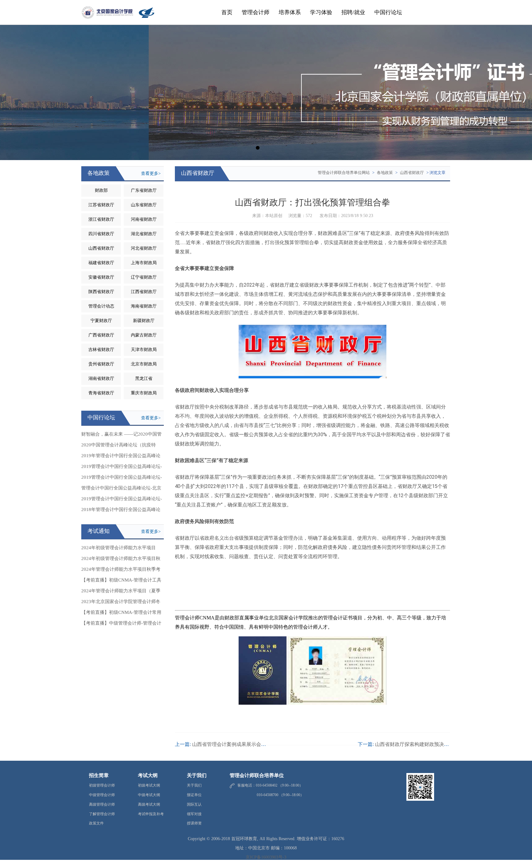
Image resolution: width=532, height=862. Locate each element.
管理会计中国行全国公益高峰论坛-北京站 (121, 489)
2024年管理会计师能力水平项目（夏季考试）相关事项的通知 (120, 592)
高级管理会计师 (102, 804)
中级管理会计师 (102, 795)
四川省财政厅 (101, 234)
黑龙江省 (143, 378)
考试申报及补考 (151, 814)
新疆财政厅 (144, 320)
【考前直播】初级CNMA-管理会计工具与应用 (121, 582)
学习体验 (321, 12)
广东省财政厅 (144, 190)
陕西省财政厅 (101, 291)
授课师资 (194, 823)
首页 (226, 12)
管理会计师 (255, 12)
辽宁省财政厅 (144, 277)
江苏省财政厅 (101, 205)
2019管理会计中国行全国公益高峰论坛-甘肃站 (121, 479)
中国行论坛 (388, 12)
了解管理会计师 (102, 814)
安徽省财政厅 (101, 277)
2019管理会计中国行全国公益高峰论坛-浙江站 (121, 468)
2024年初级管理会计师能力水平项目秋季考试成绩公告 (120, 560)
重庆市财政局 (144, 393)
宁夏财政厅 (101, 320)
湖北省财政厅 (144, 234)
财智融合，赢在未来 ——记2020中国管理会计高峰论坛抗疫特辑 (121, 436)
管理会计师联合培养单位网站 (344, 172)
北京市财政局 (144, 364)
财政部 (101, 190)
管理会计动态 (101, 306)
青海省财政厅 (101, 393)
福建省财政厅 (101, 262)
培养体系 (290, 12)
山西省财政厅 (101, 248)
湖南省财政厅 (101, 378)
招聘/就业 (353, 12)
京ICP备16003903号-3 (266, 857)
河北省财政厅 (144, 248)
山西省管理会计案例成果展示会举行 (231, 744)
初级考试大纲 (149, 785)
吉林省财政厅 (101, 349)
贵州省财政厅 (101, 364)
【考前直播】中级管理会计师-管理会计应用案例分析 (121, 625)
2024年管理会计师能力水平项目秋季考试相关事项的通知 (120, 571)
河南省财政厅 (144, 219)
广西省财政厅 (101, 335)
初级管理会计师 (102, 785)
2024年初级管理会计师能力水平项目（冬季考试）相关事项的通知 (118, 549)
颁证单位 (194, 795)
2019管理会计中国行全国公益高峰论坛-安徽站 (121, 500)
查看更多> (151, 173)
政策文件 (96, 823)
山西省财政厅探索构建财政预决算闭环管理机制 (426, 744)
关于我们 (194, 785)
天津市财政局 (144, 349)
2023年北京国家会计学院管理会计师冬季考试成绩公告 (120, 603)
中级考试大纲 (149, 795)
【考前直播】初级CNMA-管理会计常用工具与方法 (121, 614)
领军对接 (194, 814)
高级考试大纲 (149, 804)
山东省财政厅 (144, 205)
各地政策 (385, 172)
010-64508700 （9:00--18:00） (270, 795)
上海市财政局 (144, 262)
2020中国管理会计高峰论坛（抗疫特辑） (118, 446)
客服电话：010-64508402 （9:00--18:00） (270, 785)
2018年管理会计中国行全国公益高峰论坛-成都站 (120, 511)
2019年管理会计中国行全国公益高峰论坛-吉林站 (120, 457)
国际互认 (194, 804)
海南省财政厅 (144, 306)
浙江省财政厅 (101, 219)
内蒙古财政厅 (144, 335)
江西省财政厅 (144, 291)
